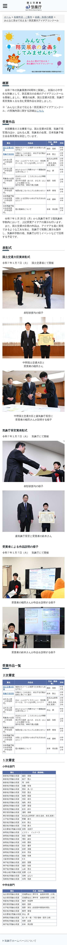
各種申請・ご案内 (23, 17)
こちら (40, 110)
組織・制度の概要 (44, 17)
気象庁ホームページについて (20, 940)
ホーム (7, 17)
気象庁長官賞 (8, 154)
